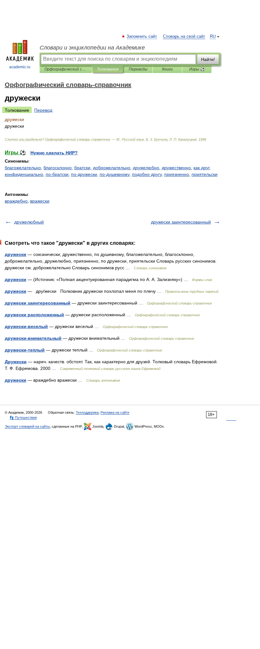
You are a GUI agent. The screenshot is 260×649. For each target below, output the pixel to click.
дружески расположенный (34, 314)
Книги (167, 69)
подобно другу (147, 174)
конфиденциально (24, 174)
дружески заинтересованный (181, 221)
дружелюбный (29, 221)
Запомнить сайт (142, 36)
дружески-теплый (25, 349)
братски (82, 167)
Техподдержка (87, 412)
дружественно (176, 167)
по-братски (57, 174)
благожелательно (23, 167)
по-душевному (114, 174)
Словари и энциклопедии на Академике (92, 47)
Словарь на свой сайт (184, 36)
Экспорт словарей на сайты (27, 426)
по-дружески (84, 174)
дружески (15, 254)
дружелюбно (146, 167)
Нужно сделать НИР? (54, 152)
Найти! (208, 59)
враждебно (16, 201)
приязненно (176, 174)
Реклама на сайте (115, 412)
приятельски (205, 174)
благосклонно (57, 167)
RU (213, 36)
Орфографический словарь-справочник (65, 69)
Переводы (138, 69)
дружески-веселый (26, 326)
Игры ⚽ (197, 69)
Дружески (16, 361)
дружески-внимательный (33, 338)
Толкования (107, 69)
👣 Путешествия (23, 417)
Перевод (43, 110)
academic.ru (19, 67)
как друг (201, 167)
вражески (39, 201)
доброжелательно (111, 167)
